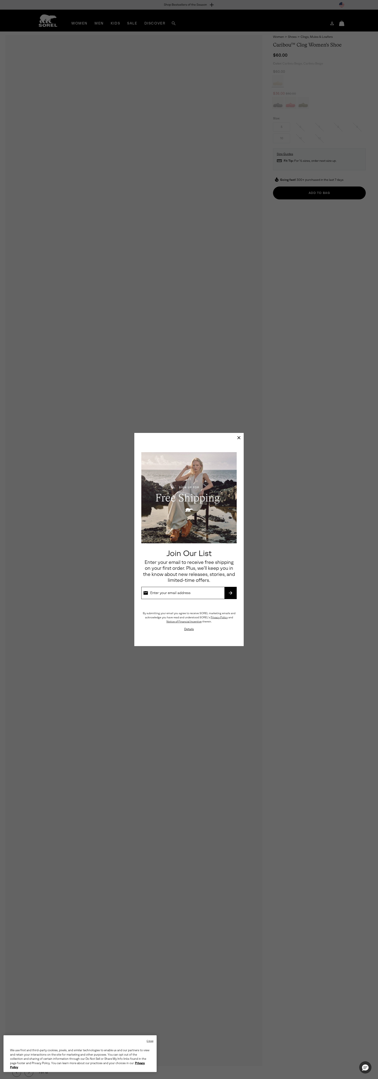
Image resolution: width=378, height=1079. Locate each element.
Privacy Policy (219, 617)
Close (150, 1041)
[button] (365, 1067)
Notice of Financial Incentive (184, 621)
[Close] (239, 438)
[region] (80, 1053)
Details (189, 629)
